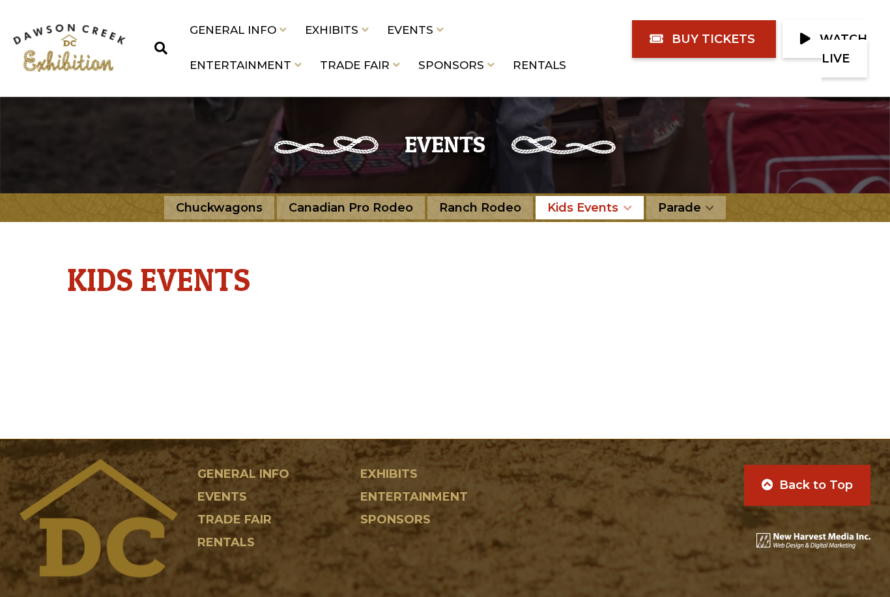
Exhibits (331, 29)
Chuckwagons (219, 208)
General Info (233, 29)
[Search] (156, 48)
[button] (704, 39)
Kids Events (582, 208)
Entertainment (240, 65)
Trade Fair (355, 65)
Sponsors (451, 65)
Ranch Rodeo (480, 208)
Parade (679, 208)
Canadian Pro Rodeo (351, 208)
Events (410, 29)
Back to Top (816, 485)
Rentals (539, 65)
